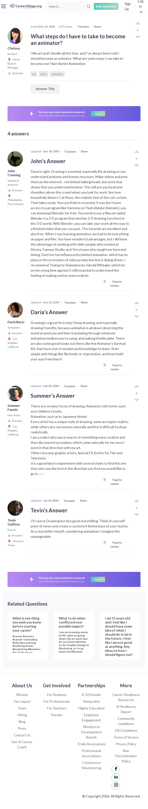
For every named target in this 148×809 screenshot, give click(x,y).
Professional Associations (91, 753)
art (34, 74)
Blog (21, 721)
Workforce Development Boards (91, 732)
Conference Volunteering (91, 765)
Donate (56, 715)
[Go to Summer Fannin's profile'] (16, 395)
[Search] (89, 6)
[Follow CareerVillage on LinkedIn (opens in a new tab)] (116, 777)
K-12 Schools (91, 694)
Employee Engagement (91, 717)
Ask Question (106, 6)
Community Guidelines (126, 721)
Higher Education (91, 708)
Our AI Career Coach (22, 744)
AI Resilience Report (126, 709)
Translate (83, 26)
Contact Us (22, 735)
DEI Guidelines (126, 730)
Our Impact (22, 701)
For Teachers (57, 708)
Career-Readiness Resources (126, 697)
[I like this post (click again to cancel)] (137, 23)
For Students (56, 694)
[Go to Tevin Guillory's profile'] (16, 509)
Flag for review (113, 283)
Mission (22, 694)
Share (97, 26)
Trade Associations (91, 744)
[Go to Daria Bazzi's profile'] (16, 311)
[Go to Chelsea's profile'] (16, 37)
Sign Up (128, 6)
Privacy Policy (126, 744)
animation (57, 74)
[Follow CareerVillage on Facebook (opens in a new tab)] (116, 769)
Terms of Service (126, 737)
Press (22, 728)
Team (22, 708)
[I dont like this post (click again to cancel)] (137, 36)
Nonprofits (91, 701)
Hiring (22, 715)
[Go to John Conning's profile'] (16, 160)
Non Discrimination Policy (126, 756)
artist (43, 74)
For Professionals (57, 701)
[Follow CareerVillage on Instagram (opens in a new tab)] (116, 785)
